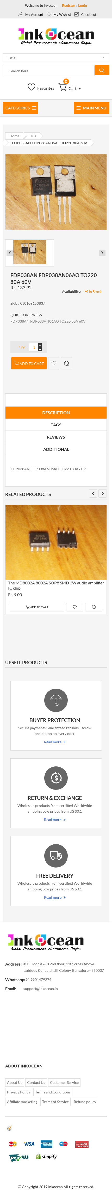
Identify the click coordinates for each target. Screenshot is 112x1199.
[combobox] (49, 71)
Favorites (45, 88)
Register (68, 5)
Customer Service (64, 1082)
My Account (33, 14)
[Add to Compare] (66, 363)
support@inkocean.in (40, 988)
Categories (17, 108)
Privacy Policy (18, 1092)
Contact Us (36, 1082)
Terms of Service (55, 1101)
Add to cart (32, 363)
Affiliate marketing (22, 1101)
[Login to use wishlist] (53, 363)
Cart (71, 88)
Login (82, 5)
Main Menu (94, 108)
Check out (88, 14)
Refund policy (85, 1101)
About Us (14, 1082)
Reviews (56, 436)
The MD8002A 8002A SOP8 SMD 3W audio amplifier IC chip (56, 585)
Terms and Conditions (53, 1092)
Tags (56, 424)
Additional (56, 449)
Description (56, 412)
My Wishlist (62, 14)
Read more (52, 742)
